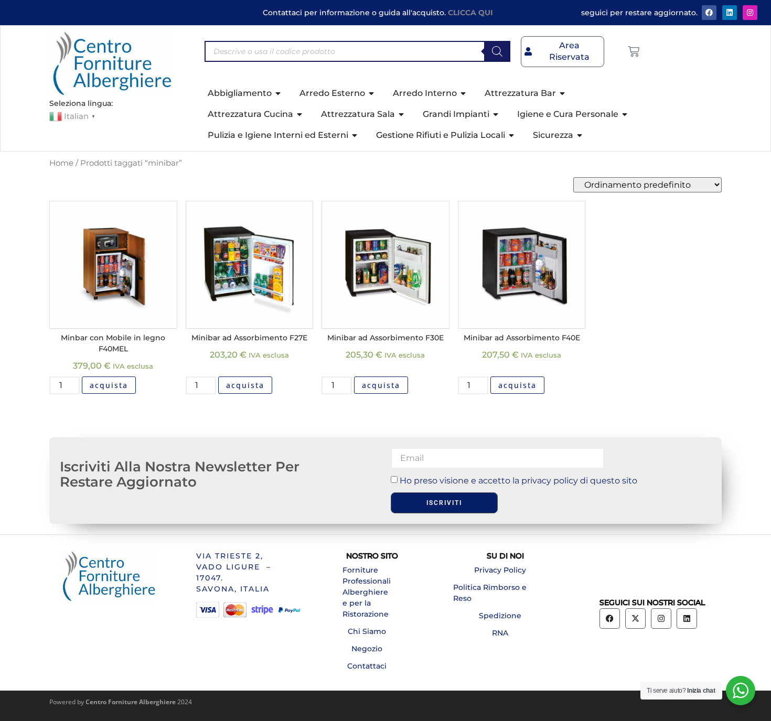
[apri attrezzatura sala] (402, 114)
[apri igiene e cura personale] (625, 114)
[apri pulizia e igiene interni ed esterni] (355, 135)
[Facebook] (709, 12)
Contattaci (367, 666)
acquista (109, 385)
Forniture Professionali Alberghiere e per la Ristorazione (366, 592)
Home (61, 163)
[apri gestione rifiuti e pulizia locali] (512, 135)
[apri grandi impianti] (496, 114)
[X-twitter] (635, 618)
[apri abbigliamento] (278, 93)
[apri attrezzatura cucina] (300, 114)
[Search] (497, 51)
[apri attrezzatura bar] (563, 93)
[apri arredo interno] (463, 93)
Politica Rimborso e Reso (490, 593)
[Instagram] (750, 12)
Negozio (366, 648)
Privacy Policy (500, 570)
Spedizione (500, 615)
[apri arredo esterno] (372, 93)
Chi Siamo (367, 631)
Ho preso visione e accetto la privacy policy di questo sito (518, 481)
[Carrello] (633, 51)
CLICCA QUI (470, 12)
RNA (500, 633)
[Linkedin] (687, 618)
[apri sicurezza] (580, 135)
